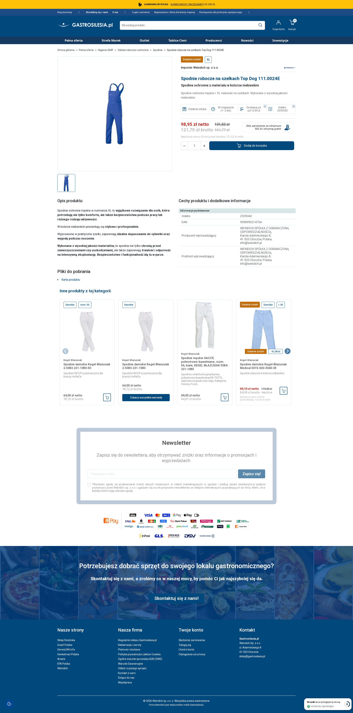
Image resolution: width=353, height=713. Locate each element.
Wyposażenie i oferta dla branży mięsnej (174, 12)
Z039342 (282, 110)
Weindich (62, 668)
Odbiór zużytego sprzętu (132, 668)
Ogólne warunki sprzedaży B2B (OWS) (140, 658)
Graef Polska (64, 644)
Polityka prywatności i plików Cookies (139, 654)
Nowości (247, 40)
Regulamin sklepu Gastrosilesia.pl (137, 640)
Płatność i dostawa (129, 649)
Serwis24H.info (66, 649)
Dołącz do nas (126, 677)
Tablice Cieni (177, 40)
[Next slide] (287, 351)
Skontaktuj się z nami (97, 12)
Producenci (214, 40)
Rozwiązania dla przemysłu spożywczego (220, 12)
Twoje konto (191, 630)
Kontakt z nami (127, 673)
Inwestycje (280, 40)
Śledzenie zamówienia (192, 640)
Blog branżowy (64, 12)
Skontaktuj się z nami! (176, 598)
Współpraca (125, 682)
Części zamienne (141, 12)
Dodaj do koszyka (255, 145)
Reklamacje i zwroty (129, 644)
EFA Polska (63, 663)
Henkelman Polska (68, 654)
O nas (115, 12)
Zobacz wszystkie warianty (146, 397)
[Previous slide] (65, 351)
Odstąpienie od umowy (192, 654)
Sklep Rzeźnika (66, 640)
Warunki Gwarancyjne (130, 663)
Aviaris (61, 658)
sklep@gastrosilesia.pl (252, 656)
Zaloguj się (185, 644)
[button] (184, 145)
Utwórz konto (186, 649)
